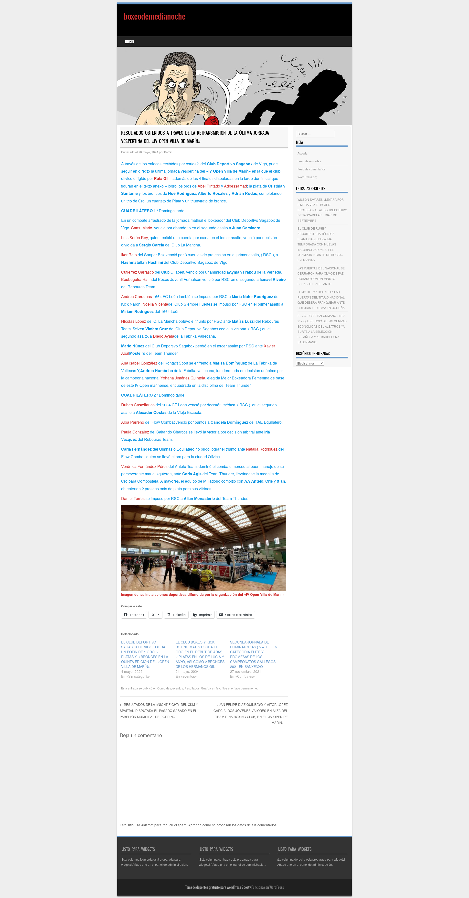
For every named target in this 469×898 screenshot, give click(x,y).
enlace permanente (244, 688)
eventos (177, 688)
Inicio (129, 41)
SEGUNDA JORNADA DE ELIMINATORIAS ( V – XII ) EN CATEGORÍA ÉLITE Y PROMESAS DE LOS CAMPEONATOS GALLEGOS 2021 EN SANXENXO (253, 654)
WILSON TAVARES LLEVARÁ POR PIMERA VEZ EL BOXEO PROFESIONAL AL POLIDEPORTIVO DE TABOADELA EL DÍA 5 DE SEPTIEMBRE (322, 209)
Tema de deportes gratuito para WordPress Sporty (218, 887)
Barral (168, 152)
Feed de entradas (309, 161)
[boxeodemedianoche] (234, 64)
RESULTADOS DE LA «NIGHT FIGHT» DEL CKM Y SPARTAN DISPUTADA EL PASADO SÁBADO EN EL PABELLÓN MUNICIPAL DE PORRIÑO (159, 710)
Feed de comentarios (312, 169)
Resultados (192, 688)
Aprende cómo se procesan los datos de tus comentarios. (232, 824)
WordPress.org (307, 177)
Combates (164, 688)
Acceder (303, 153)
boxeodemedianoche (154, 16)
